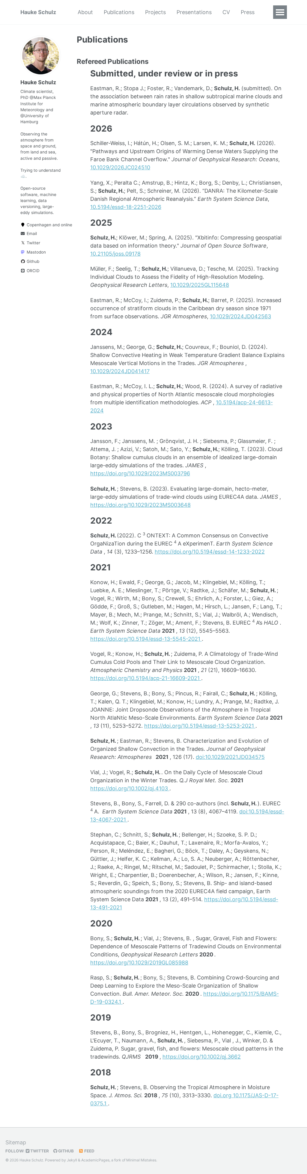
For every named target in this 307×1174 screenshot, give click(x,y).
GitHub (65, 1151)
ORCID (32, 270)
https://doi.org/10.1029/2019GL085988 (139, 962)
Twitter (30, 242)
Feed (88, 1151)
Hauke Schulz (38, 12)
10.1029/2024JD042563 (240, 316)
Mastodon (35, 252)
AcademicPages (95, 1160)
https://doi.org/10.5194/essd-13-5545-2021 (146, 639)
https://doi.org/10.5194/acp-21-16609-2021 (145, 678)
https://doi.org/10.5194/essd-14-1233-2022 (210, 551)
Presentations (194, 12)
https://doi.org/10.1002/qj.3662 (201, 1057)
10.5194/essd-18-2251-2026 (125, 207)
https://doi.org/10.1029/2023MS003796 (140, 473)
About (85, 12)
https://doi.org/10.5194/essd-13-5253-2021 (199, 726)
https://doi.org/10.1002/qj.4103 (129, 788)
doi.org (223, 1095)
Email (31, 233)
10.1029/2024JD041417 (120, 371)
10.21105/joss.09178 (115, 254)
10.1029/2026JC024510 (120, 167)
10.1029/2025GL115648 (199, 285)
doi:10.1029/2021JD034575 (230, 757)
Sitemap (15, 1142)
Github (32, 261)
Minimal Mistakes (141, 1160)
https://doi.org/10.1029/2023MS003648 (140, 505)
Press (248, 12)
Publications (119, 12)
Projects (155, 12)
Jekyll (72, 1160)
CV (226, 12)
